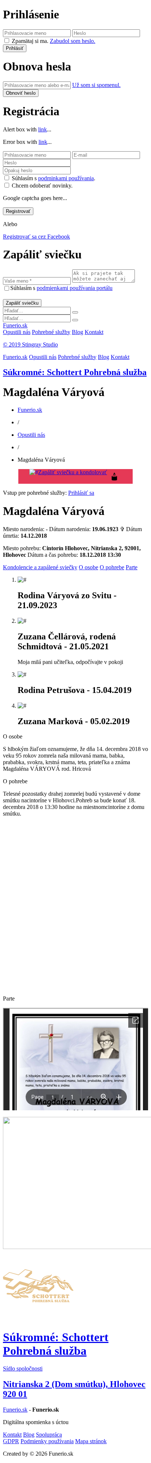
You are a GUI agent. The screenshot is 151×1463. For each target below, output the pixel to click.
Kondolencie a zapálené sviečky (40, 567)
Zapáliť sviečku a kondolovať (72, 472)
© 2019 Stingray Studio (30, 344)
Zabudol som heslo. (72, 41)
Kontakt (94, 332)
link (42, 129)
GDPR (11, 1441)
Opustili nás (16, 332)
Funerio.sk (15, 325)
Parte (131, 567)
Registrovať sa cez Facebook (36, 236)
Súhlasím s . (53, 178)
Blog (77, 332)
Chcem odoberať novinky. (42, 185)
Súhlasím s (61, 288)
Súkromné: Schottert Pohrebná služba (75, 372)
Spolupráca (49, 1434)
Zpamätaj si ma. (30, 41)
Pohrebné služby (51, 332)
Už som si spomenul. (96, 85)
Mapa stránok (91, 1441)
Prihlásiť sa (81, 493)
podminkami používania (66, 178)
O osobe (88, 567)
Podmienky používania (47, 1441)
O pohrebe (112, 567)
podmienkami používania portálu (75, 288)
